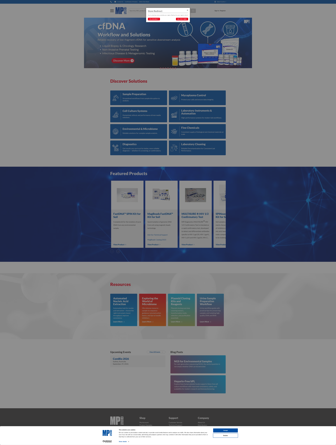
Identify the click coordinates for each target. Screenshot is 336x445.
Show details (123, 441)
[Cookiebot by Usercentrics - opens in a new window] (107, 441)
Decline (225, 435)
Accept (225, 430)
